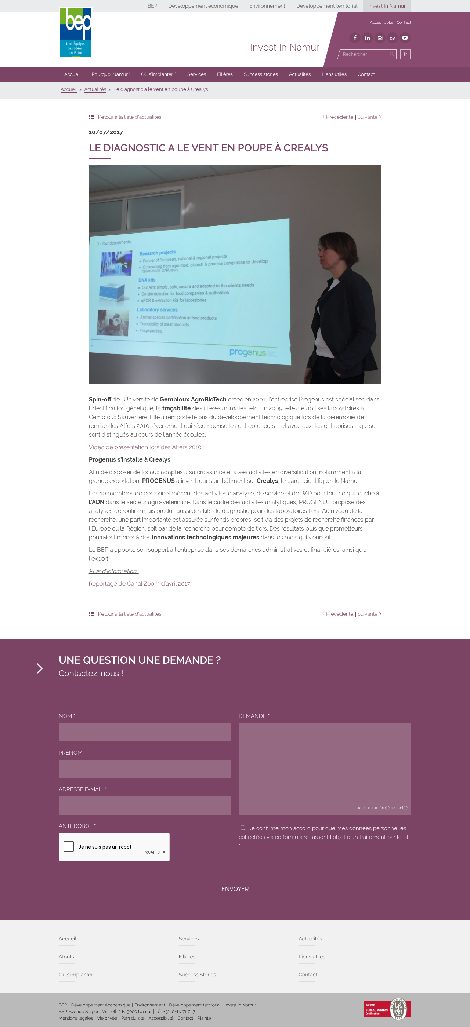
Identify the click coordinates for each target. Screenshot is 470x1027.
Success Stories (197, 975)
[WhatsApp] (392, 37)
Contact (404, 22)
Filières (225, 74)
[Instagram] (380, 37)
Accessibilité (161, 1018)
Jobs (388, 22)
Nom (67, 716)
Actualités (300, 74)
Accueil (72, 74)
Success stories (261, 74)
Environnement (267, 6)
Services (196, 74)
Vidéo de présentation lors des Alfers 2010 (145, 447)
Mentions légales (76, 1018)
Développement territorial (326, 6)
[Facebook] (355, 37)
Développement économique (203, 6)
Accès (375, 22)
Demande (254, 716)
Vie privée (107, 1018)
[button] (225, 74)
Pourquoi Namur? (111, 74)
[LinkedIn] (367, 37)
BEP (153, 6)
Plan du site (132, 1018)
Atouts (66, 957)
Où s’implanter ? (158, 74)
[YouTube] (405, 37)
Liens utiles (334, 74)
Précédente (339, 117)
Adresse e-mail (83, 789)
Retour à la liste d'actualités (130, 117)
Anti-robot (77, 826)
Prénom (70, 752)
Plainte (204, 1018)
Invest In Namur (387, 6)
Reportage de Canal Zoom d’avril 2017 (139, 583)
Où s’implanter (76, 975)
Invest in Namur (240, 1005)
